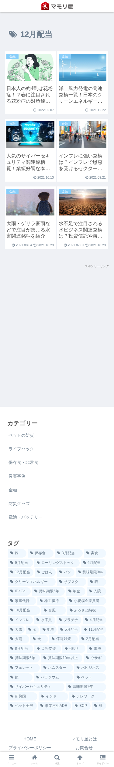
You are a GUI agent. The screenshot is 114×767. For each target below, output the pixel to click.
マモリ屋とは (84, 738)
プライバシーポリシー (30, 747)
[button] (102, 677)
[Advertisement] (57, 325)
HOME (29, 738)
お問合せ (84, 747)
